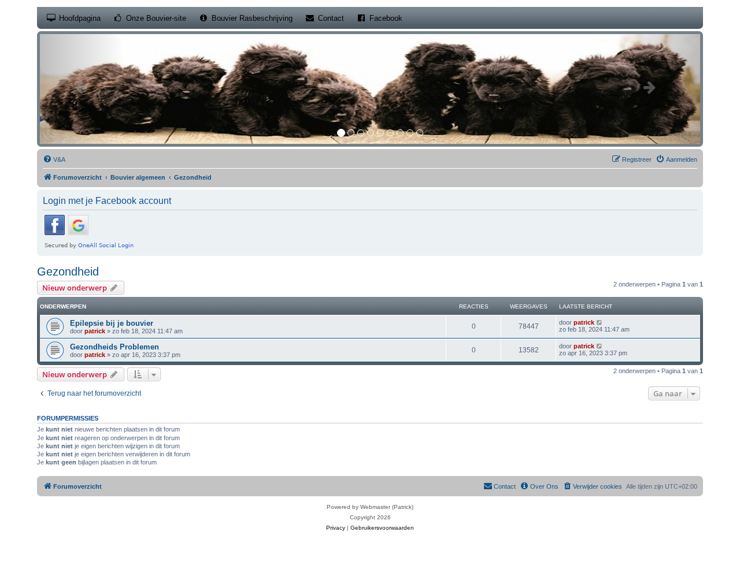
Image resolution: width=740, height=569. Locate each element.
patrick (94, 331)
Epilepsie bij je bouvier (111, 323)
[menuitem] (54, 159)
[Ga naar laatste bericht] (600, 322)
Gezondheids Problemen (114, 347)
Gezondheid (68, 271)
